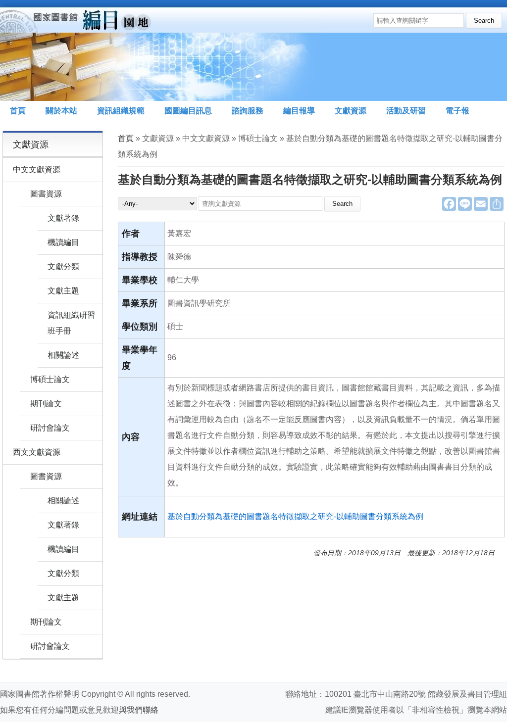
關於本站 (61, 110)
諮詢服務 (247, 110)
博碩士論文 (50, 379)
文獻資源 (350, 110)
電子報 (457, 110)
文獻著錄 (63, 218)
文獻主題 (63, 291)
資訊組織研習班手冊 (71, 323)
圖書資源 (46, 194)
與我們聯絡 (138, 710)
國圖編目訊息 (188, 110)
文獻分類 (63, 266)
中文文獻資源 (36, 169)
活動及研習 (406, 110)
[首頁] (160, 50)
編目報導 (299, 110)
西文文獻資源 (36, 452)
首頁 (18, 110)
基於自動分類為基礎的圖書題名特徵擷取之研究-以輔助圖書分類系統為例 (295, 516)
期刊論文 (46, 403)
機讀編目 (63, 242)
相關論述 (63, 355)
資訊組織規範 (121, 110)
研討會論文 (50, 428)
